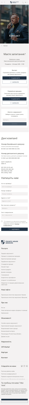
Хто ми (3, 307)
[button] (26, 2)
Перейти (14, 124)
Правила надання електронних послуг (12, 376)
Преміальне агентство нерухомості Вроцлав (14, 297)
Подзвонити (15, 78)
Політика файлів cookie (8, 371)
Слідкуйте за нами (8, 366)
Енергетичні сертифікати (8, 277)
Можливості (6, 318)
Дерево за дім (5, 336)
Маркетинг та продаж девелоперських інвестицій (12, 283)
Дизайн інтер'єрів (6, 272)
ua (25, 2)
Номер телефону (6, 190)
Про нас (4, 302)
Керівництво (4, 313)
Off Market (5, 347)
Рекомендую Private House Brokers (11, 334)
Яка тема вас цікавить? (8, 205)
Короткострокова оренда (8, 259)
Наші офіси (5, 289)
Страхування (5, 275)
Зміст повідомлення (7, 212)
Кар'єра (4, 352)
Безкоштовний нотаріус (8, 331)
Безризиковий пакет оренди (9, 328)
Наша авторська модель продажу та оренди (14, 310)
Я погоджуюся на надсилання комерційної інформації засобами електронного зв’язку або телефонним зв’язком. (15, 223)
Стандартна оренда (7, 264)
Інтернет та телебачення (8, 280)
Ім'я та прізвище (6, 183)
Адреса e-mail (5, 198)
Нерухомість (6, 341)
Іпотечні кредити (6, 269)
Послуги (4, 248)
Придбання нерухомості (8, 261)
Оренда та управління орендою (10, 256)
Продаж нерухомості (7, 253)
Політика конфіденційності (11, 224)
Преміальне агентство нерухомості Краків (13, 295)
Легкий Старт (5, 267)
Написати (15, 82)
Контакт (4, 357)
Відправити (15, 229)
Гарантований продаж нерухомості (11, 326)
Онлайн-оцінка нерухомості (9, 323)
